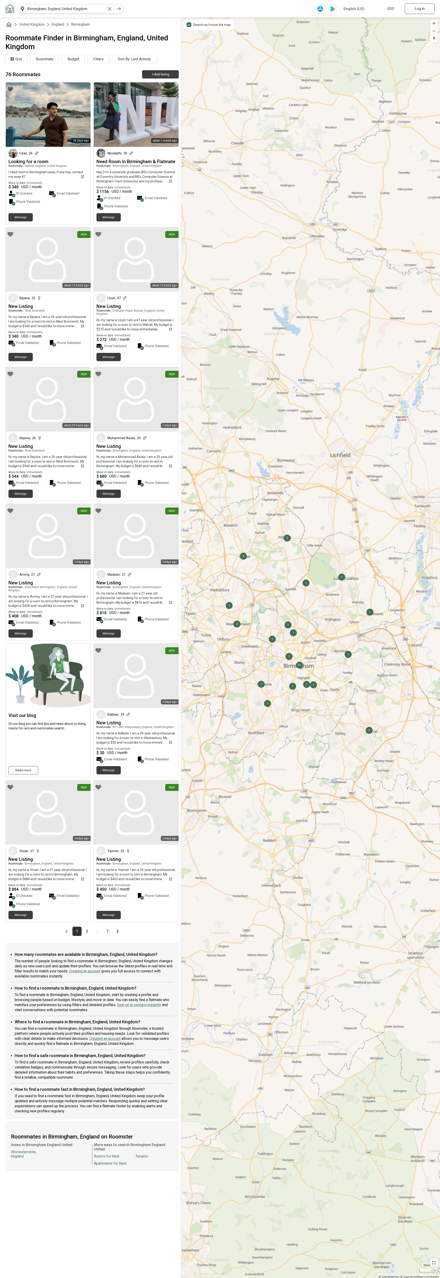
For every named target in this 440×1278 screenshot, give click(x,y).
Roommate (44, 59)
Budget (73, 59)
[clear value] (109, 8)
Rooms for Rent (106, 1156)
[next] (118, 8)
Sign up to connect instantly (139, 1005)
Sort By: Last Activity (134, 59)
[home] (10, 24)
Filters (98, 59)
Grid (18, 59)
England (58, 24)
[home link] (10, 8)
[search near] (22, 8)
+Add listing (160, 74)
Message (21, 217)
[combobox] (66, 8)
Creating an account (84, 971)
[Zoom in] (434, 23)
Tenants (141, 1156)
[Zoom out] (434, 31)
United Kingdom (32, 24)
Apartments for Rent (110, 1163)
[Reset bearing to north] (434, 38)
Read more (23, 770)
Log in (420, 8)
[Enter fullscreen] (434, 1263)
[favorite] (10, 89)
